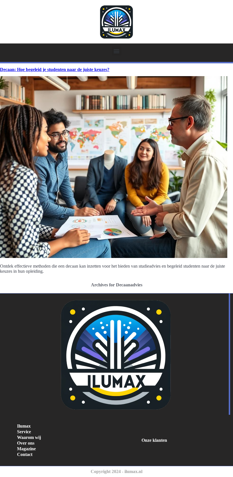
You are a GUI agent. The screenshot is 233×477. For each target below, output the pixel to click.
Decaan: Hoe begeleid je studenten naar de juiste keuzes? (54, 69)
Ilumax (24, 426)
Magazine (26, 448)
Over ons (25, 443)
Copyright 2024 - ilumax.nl (116, 471)
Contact (24, 454)
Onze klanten (154, 440)
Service (24, 431)
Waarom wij (29, 437)
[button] (116, 51)
